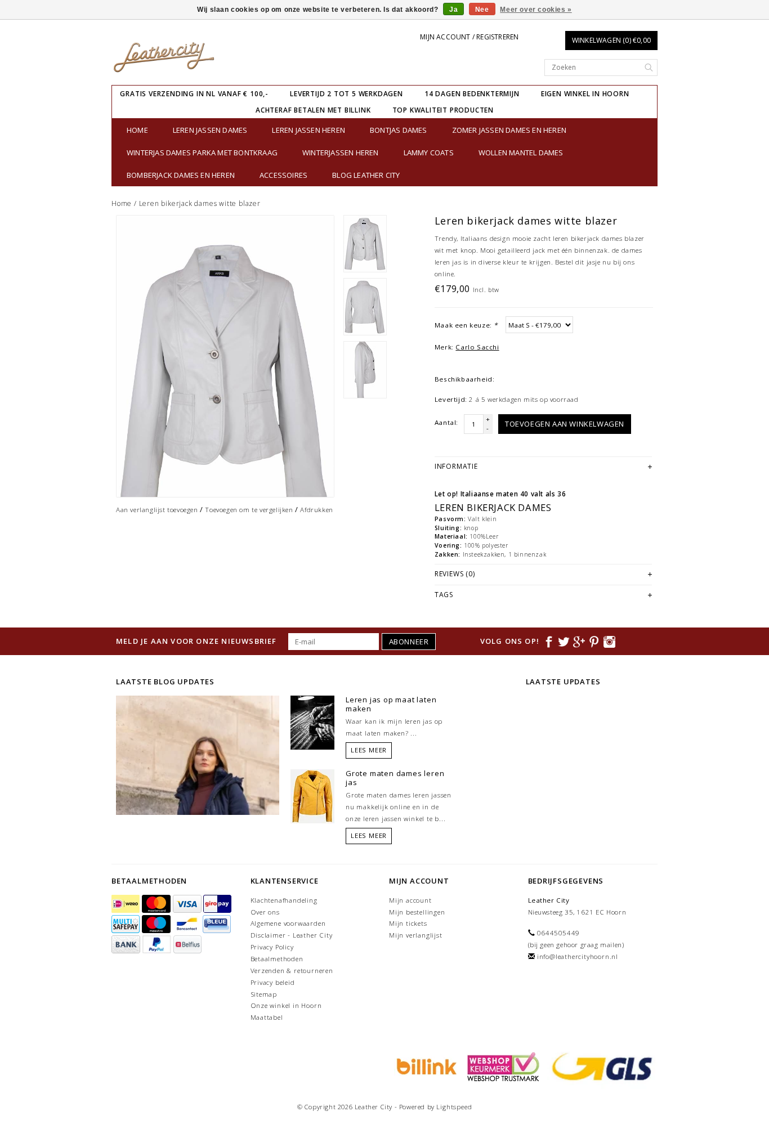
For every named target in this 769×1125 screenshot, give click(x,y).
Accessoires (283, 175)
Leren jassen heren (308, 130)
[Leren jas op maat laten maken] (312, 721)
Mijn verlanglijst (415, 935)
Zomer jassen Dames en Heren (509, 130)
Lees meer (369, 750)
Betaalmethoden (277, 958)
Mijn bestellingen (417, 912)
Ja (453, 10)
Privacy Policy (272, 947)
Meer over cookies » (535, 10)
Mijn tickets (408, 923)
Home (137, 130)
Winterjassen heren (340, 152)
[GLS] (600, 1066)
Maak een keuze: (466, 325)
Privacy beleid (273, 982)
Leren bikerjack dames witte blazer (200, 203)
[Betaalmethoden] (126, 904)
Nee (482, 10)
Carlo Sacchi (477, 347)
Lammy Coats (429, 152)
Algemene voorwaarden (288, 923)
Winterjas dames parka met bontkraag (202, 152)
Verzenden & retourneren (292, 970)
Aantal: (446, 422)
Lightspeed (454, 1106)
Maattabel (267, 1017)
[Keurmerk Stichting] (502, 1066)
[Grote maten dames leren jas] (312, 795)
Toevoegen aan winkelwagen (564, 424)
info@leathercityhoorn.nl (577, 956)
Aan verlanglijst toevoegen (157, 509)
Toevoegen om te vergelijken (249, 509)
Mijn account (410, 900)
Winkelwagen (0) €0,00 (611, 40)
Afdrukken (316, 509)
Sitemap (264, 994)
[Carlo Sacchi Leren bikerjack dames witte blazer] (225, 356)
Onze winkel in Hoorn (286, 1005)
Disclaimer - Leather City (292, 935)
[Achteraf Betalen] (425, 1066)
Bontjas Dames (398, 130)
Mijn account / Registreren (469, 37)
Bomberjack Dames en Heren (181, 175)
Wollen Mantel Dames (521, 152)
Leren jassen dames (210, 130)
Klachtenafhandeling (284, 900)
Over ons (265, 912)
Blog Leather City (366, 175)
